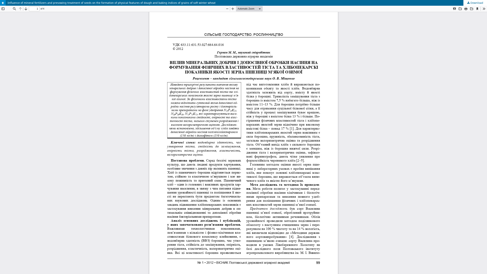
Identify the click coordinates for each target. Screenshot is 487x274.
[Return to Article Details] (3, 3)
